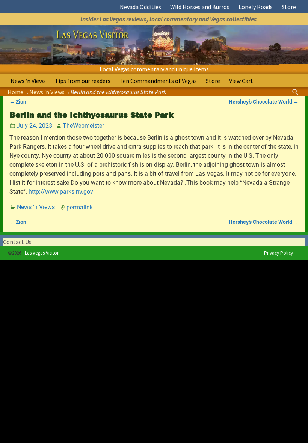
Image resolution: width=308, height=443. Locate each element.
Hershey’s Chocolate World (264, 102)
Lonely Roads (256, 7)
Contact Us (17, 242)
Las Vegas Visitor (42, 253)
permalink (79, 207)
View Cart (241, 80)
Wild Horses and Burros (199, 7)
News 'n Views (47, 92)
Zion (17, 102)
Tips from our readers (82, 80)
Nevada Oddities (140, 7)
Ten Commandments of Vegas (158, 80)
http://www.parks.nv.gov (61, 191)
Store (289, 7)
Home (15, 92)
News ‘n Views (28, 80)
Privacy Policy (278, 253)
